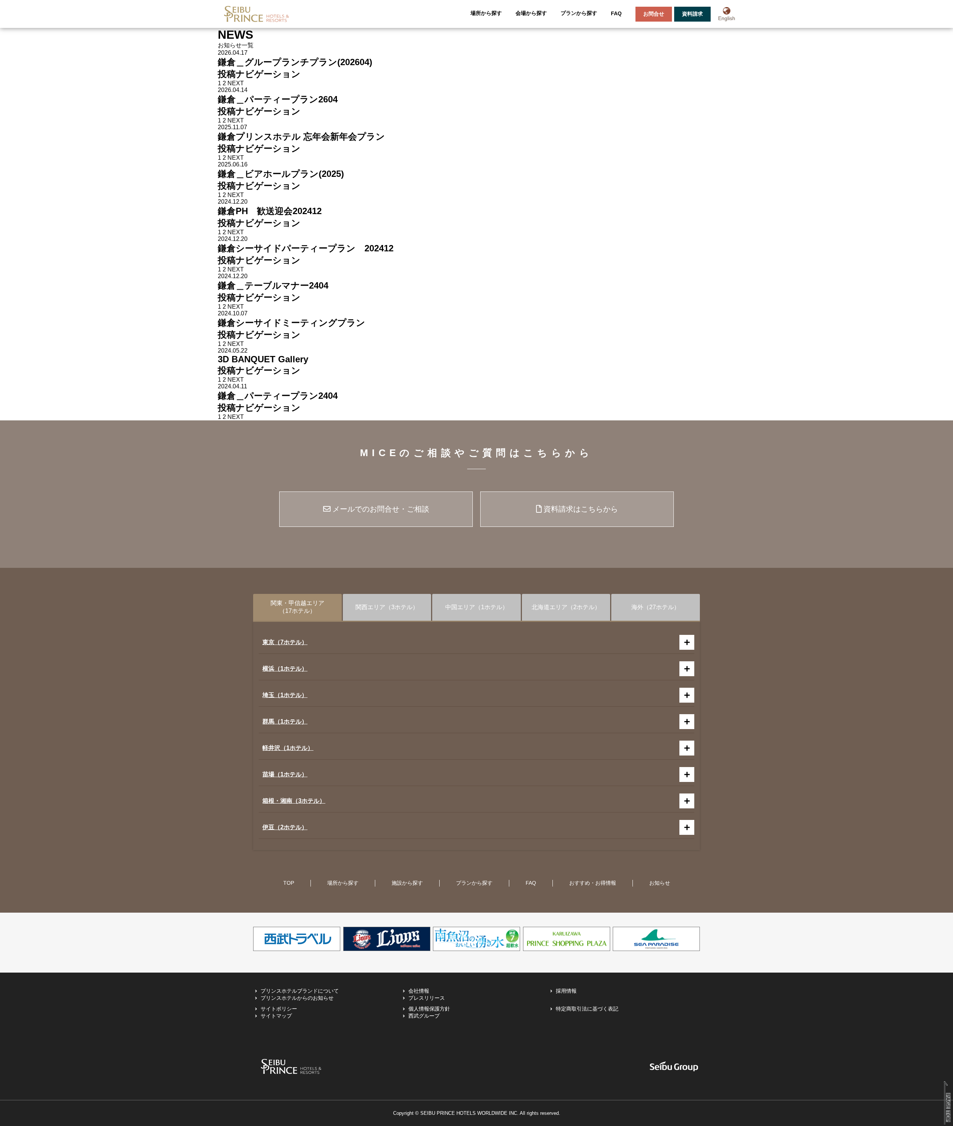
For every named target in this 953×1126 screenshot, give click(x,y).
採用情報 (566, 991)
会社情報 (418, 991)
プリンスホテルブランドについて (300, 991)
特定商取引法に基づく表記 (587, 1009)
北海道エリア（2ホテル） (566, 607)
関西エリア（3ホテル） (387, 607)
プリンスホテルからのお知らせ (297, 998)
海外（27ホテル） (655, 607)
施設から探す (407, 883)
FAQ (616, 13)
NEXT (235, 83)
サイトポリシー (279, 1009)
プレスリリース (426, 998)
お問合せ (653, 14)
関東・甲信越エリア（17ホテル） (297, 607)
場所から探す (486, 13)
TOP (288, 883)
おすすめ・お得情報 (592, 883)
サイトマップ (276, 1016)
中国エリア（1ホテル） (476, 607)
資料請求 (692, 14)
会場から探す (531, 13)
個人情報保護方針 (429, 1009)
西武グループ (424, 1016)
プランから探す (579, 13)
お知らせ (659, 883)
